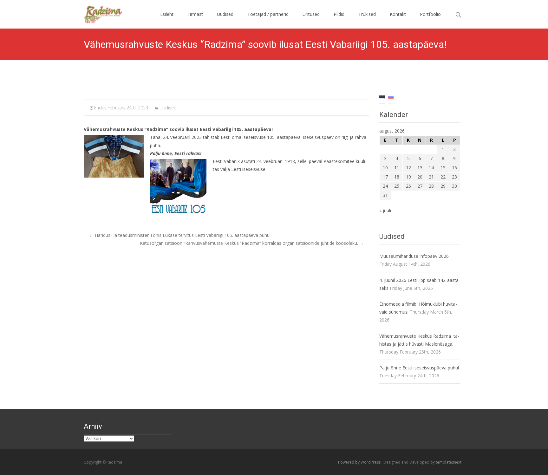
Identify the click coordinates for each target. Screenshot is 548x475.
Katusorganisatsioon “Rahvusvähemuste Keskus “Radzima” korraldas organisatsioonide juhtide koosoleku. (252, 243)
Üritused (311, 14)
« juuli (385, 210)
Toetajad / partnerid (268, 14)
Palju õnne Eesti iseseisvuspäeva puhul (419, 368)
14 (431, 168)
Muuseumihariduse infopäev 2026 (414, 256)
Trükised (367, 14)
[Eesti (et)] (382, 97)
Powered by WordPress (360, 462)
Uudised (225, 14)
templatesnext (448, 462)
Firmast (195, 14)
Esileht (166, 14)
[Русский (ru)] (391, 97)
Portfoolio (430, 14)
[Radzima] (99, 12)
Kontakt (398, 14)
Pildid (339, 14)
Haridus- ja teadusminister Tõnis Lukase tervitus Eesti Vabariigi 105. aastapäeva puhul (180, 235)
